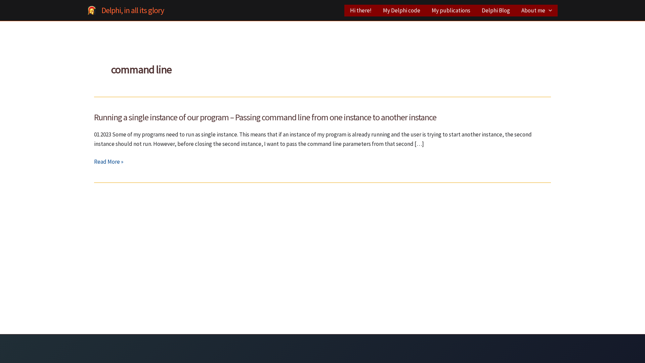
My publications (451, 10)
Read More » (108, 162)
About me (533, 10)
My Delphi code (401, 10)
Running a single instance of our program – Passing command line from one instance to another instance (265, 117)
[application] (548, 10)
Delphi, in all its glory (132, 10)
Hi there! (361, 10)
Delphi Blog (496, 10)
